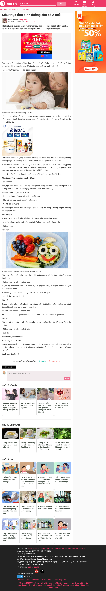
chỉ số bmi (82, 548)
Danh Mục (76, 5)
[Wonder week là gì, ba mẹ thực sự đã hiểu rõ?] (62, 394)
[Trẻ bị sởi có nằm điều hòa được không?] (10, 468)
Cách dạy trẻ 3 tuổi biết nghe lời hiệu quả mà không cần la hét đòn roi (44, 407)
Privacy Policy (46, 580)
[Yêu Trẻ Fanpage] (42, 573)
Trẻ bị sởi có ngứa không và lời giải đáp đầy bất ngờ (62, 479)
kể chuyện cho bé (63, 548)
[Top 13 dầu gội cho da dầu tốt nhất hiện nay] (28, 524)
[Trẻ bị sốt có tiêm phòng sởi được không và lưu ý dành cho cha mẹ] (45, 468)
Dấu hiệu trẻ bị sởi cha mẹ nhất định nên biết (62, 536)
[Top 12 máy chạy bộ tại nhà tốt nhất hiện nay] (62, 497)
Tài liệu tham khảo (32, 22)
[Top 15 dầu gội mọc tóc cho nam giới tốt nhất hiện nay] (45, 524)
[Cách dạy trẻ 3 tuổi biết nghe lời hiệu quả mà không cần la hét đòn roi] (45, 394)
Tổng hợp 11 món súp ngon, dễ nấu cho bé (10, 445)
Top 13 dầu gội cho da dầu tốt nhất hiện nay (26, 536)
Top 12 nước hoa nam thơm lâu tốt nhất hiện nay (27, 508)
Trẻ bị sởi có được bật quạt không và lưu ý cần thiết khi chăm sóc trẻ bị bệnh (28, 481)
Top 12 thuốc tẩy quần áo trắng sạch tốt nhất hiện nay (10, 537)
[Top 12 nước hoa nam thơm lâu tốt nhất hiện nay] (28, 497)
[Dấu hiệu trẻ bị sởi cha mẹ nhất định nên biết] (62, 524)
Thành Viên (93, 5)
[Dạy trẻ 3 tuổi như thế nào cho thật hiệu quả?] (28, 394)
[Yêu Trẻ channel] (36, 573)
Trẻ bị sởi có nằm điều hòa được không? (10, 479)
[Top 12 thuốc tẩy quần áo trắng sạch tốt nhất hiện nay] (10, 524)
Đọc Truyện (84, 5)
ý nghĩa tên (74, 548)
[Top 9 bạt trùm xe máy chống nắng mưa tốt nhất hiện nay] (10, 497)
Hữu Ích (43, 361)
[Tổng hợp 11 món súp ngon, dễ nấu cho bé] (10, 433)
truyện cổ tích (32, 548)
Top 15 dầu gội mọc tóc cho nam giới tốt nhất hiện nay (45, 537)
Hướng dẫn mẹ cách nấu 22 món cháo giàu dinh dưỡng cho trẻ (45, 446)
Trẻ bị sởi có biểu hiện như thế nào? (45, 507)
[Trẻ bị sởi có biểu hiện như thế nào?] (45, 497)
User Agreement (33, 580)
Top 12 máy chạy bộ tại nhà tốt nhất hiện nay (62, 508)
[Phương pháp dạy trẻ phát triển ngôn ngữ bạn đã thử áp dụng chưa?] (10, 394)
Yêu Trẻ (11, 4)
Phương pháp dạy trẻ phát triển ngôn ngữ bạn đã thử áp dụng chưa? (10, 406)
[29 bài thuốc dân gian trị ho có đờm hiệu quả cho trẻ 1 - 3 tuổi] (62, 433)
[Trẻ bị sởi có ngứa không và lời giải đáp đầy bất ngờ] (62, 468)
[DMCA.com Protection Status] (24, 578)
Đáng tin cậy (55, 361)
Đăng (67, 378)
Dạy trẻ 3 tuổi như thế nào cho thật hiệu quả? (28, 405)
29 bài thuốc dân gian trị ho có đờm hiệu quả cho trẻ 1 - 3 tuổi (62, 446)
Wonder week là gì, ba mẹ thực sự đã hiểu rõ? (62, 405)
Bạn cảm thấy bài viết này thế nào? (25, 361)
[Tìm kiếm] (61, 4)
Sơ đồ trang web (60, 580)
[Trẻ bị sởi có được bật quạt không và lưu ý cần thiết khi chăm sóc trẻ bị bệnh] (28, 468)
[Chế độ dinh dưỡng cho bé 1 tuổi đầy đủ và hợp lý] (28, 433)
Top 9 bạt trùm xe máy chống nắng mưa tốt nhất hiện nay (10, 509)
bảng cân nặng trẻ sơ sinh (47, 548)
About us (21, 580)
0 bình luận (9, 367)
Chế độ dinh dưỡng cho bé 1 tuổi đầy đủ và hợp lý (28, 445)
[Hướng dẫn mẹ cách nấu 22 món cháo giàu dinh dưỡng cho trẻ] (45, 433)
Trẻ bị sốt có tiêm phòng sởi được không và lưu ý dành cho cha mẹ (45, 480)
